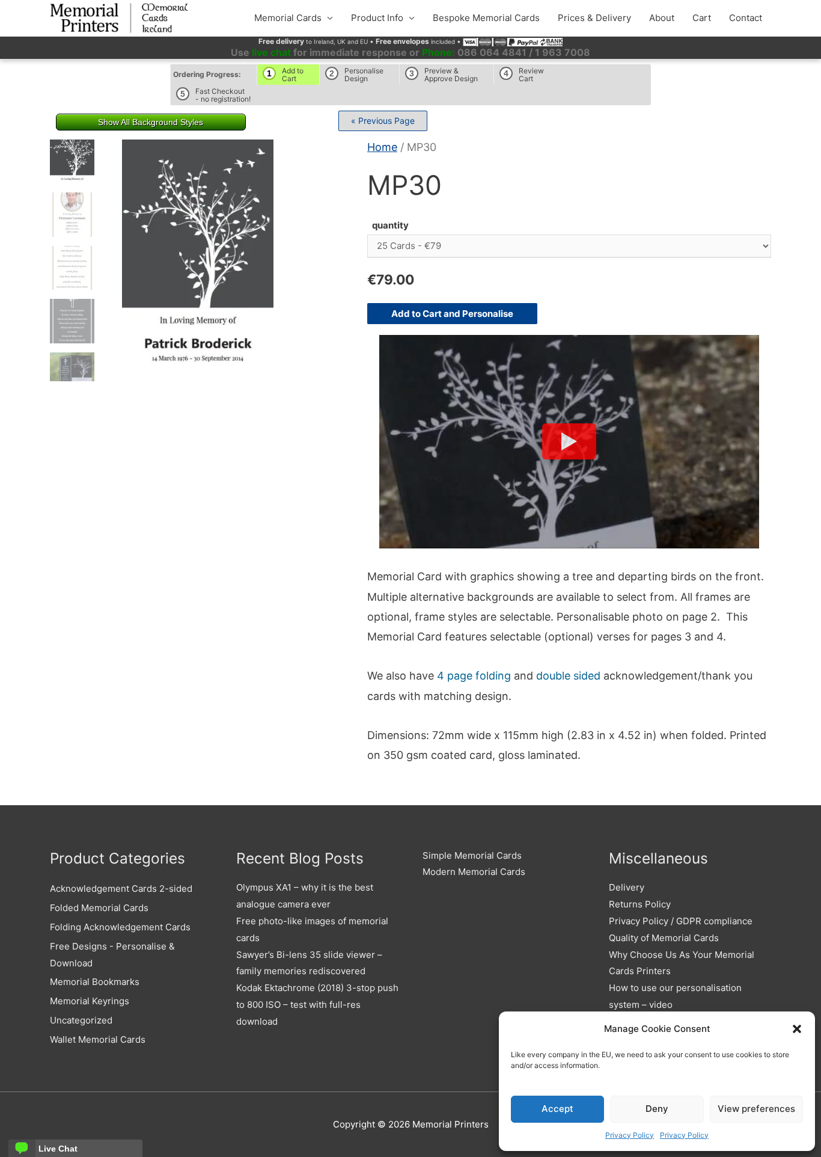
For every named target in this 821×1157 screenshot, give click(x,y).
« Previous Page (383, 120)
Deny (657, 1108)
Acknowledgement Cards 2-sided (121, 888)
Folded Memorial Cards (99, 907)
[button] (797, 1029)
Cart (701, 17)
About (661, 17)
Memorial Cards (288, 17)
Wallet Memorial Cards (97, 1039)
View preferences (756, 1108)
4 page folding (474, 675)
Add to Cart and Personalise (452, 313)
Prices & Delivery (594, 17)
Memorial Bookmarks (94, 981)
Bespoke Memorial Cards (486, 17)
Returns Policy (640, 904)
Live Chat (58, 1148)
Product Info (377, 17)
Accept (557, 1108)
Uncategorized (81, 1020)
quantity (390, 225)
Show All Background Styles (150, 122)
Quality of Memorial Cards (664, 938)
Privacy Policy (629, 1135)
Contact (745, 17)
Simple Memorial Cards (472, 855)
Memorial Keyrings (89, 1001)
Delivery (626, 887)
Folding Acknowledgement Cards (120, 927)
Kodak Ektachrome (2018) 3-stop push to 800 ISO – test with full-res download (317, 1004)
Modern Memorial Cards (474, 871)
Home (382, 147)
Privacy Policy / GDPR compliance (680, 921)
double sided (568, 675)
